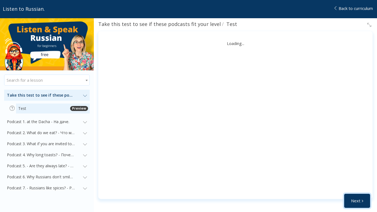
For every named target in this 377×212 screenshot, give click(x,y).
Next (355, 200)
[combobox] (47, 80)
